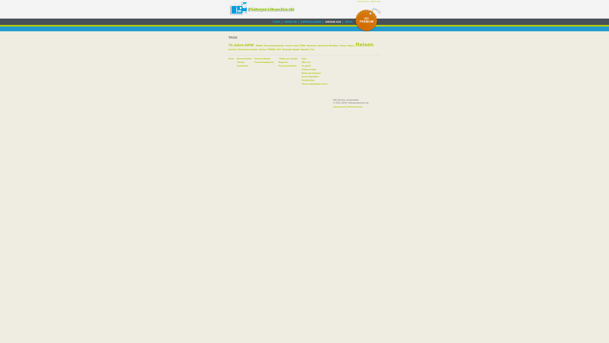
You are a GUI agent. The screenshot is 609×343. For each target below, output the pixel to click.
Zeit (312, 49)
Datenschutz (363, 1)
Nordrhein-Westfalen (328, 45)
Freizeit (288, 45)
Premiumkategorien (264, 62)
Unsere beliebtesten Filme (314, 84)
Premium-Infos (309, 69)
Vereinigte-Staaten (291, 49)
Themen (241, 62)
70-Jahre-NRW (241, 45)
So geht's (306, 66)
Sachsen (232, 49)
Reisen (364, 44)
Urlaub (271, 49)
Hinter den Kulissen (311, 73)
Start (276, 21)
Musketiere (312, 45)
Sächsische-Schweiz (248, 49)
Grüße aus (333, 21)
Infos (348, 21)
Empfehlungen (311, 21)
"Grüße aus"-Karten (288, 58)
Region (351, 45)
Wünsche (291, 21)
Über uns (306, 62)
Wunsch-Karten (244, 58)
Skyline (262, 49)
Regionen (283, 62)
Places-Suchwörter (287, 66)
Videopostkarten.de (262, 8)
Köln (303, 45)
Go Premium (368, 20)
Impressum (375, 1)
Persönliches (308, 80)
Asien (259, 45)
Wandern (305, 49)
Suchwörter (242, 66)
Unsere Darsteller (310, 76)
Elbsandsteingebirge (274, 45)
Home (231, 58)
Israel (296, 45)
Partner (343, 45)
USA (279, 49)
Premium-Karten (262, 58)
